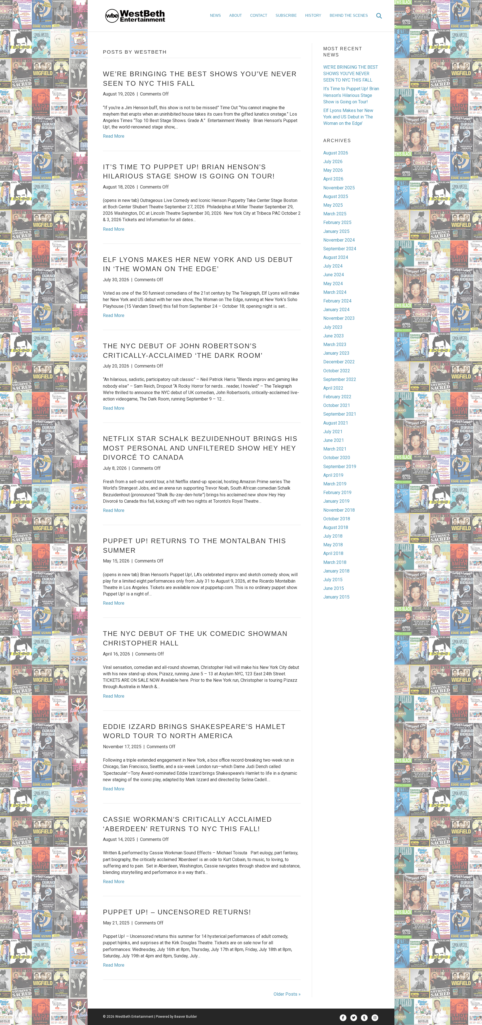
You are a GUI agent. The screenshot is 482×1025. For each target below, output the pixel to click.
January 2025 (336, 231)
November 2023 (339, 318)
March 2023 (334, 344)
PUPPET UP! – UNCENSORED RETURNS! (177, 912)
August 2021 (335, 423)
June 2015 (333, 588)
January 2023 (336, 353)
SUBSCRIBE (286, 15)
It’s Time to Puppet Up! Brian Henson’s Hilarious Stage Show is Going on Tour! (351, 95)
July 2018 (333, 536)
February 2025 (337, 222)
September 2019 (339, 466)
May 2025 (333, 205)
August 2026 (335, 153)
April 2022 (333, 388)
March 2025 (334, 213)
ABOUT (235, 15)
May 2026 (333, 170)
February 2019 (337, 492)
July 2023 (333, 327)
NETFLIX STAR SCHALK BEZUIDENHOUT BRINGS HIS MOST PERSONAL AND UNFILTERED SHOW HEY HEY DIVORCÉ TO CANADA (200, 448)
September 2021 (339, 414)
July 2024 (333, 266)
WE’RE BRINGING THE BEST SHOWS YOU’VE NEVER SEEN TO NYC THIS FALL (350, 74)
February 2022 (337, 396)
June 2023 (333, 336)
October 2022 (336, 370)
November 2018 (339, 510)
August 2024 (335, 257)
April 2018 (333, 553)
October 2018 (336, 518)
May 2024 (333, 283)
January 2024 (336, 309)
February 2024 (337, 301)
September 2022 (339, 379)
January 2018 (336, 571)
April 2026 (333, 179)
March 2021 (334, 449)
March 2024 (334, 292)
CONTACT (258, 15)
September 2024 (339, 248)
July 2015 (333, 579)
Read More (113, 136)
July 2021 (333, 431)
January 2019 (336, 501)
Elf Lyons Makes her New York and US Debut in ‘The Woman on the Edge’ (348, 117)
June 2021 (333, 440)
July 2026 (333, 161)
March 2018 (334, 562)
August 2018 (335, 527)
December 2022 (339, 361)
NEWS (215, 15)
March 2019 (334, 484)
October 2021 (336, 405)
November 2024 (339, 240)
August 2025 (335, 196)
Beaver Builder (185, 1017)
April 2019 (333, 475)
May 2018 (333, 544)
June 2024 (333, 274)
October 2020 (336, 457)
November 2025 (339, 187)
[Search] (375, 15)
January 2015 (336, 597)
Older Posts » (287, 994)
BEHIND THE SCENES (349, 15)
